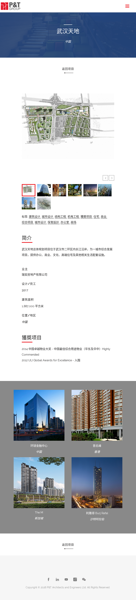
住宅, (97, 216)
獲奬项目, (87, 216)
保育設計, (54, 222)
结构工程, (61, 216)
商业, (104, 216)
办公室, (65, 222)
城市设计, (48, 216)
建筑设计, (35, 216)
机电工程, (74, 216)
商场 (73, 222)
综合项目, (28, 222)
